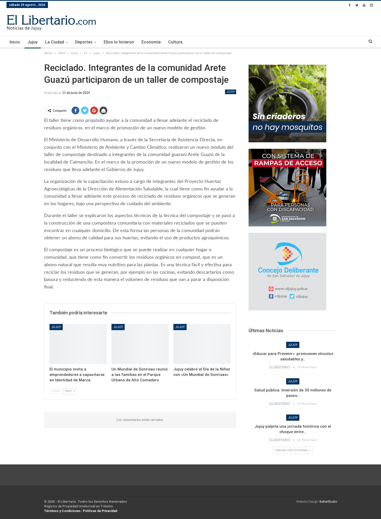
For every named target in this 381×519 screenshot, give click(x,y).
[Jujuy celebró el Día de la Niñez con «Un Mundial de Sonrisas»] (202, 344)
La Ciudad (54, 42)
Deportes (84, 42)
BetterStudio (328, 501)
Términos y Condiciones (62, 511)
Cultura (175, 42)
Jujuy (32, 42)
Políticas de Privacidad (100, 511)
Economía (151, 42)
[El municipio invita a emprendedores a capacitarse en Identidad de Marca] (78, 344)
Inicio (15, 42)
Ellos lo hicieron (119, 42)
